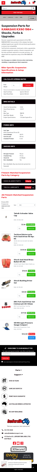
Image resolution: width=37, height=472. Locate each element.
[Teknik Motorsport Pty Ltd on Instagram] (21, 444)
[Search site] (34, 8)
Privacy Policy (26, 362)
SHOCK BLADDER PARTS (12, 181)
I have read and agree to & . (16, 362)
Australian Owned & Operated (20, 404)
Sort (15, 205)
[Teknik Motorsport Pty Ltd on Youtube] (18, 444)
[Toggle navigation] (3, 3)
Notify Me (31, 338)
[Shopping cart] (29, 2)
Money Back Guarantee (17, 396)
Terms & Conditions (18, 362)
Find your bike (17, 12)
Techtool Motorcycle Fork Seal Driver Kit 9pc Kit (24, 236)
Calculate (28, 85)
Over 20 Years (14, 381)
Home (4, 17)
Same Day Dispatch (15, 388)
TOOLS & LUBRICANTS (11, 187)
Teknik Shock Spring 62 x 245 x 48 (16, 464)
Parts (18, 370)
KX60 (16, 17)
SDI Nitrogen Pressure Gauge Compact (23, 323)
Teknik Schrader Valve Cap (23, 214)
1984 (21, 17)
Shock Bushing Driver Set (23, 281)
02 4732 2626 (8, 430)
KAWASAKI (10, 17)
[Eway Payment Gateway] (18, 457)
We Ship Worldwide (15, 412)
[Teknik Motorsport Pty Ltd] (18, 3)
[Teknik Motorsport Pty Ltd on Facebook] (14, 444)
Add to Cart (31, 228)
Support (18, 374)
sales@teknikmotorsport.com (13, 433)
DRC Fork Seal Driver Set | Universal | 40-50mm (24, 302)
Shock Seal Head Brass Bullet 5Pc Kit (23, 260)
